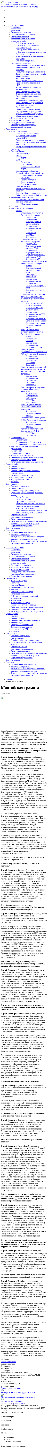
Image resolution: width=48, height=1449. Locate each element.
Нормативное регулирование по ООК (36, 317)
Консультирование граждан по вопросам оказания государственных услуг (28, 538)
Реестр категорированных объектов (31, 147)
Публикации (31, 233)
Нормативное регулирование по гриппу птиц (33, 281)
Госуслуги (15, 149)
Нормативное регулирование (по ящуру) (33, 228)
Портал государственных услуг (14, 1401)
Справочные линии (19, 515)
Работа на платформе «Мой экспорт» (31, 195)
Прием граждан (17, 488)
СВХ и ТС (25, 178)
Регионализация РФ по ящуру (28, 442)
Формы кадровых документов (28, 94)
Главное (14, 466)
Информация (31, 338)
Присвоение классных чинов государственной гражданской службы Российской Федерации (29, 111)
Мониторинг (16, 451)
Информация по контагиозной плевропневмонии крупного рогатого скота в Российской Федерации (33, 370)
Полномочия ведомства (21, 32)
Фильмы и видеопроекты (21, 477)
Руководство (16, 28)
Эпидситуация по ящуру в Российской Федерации (32, 214)
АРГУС (19, 155)
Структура (15, 30)
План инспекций (23, 186)
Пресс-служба (12, 464)
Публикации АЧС (33, 257)
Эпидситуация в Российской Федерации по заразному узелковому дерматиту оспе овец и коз (33, 297)
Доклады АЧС (31, 244)
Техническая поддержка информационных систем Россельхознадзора (29, 542)
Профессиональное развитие (28, 83)
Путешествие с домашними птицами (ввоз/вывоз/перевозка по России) (31, 511)
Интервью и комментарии (22, 475)
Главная (9, 679)
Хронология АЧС (33, 259)
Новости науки (17, 473)
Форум (23, 158)
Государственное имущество (23, 122)
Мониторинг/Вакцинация (31, 275)
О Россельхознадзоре (15, 25)
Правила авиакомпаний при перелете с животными (27, 507)
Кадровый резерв (23, 78)
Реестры (14, 206)
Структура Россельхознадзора (23, 532)
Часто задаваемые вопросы (22, 517)
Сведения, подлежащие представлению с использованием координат (30, 56)
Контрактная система (20, 120)
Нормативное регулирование (32, 344)
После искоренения (34, 347)
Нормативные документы (31, 175)
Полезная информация (20, 519)
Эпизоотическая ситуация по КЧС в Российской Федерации (33, 419)
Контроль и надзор (19, 131)
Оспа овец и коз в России (36, 321)
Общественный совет (20, 37)
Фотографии (31, 365)
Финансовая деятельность (22, 118)
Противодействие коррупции (23, 125)
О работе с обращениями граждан (25, 490)
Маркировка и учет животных (23, 455)
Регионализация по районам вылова (31, 444)
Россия (19, 211)
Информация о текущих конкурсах (30, 65)
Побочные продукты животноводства (27, 457)
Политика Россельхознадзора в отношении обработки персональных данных (29, 522)
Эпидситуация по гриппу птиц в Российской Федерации (34, 262)
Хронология (31, 237)
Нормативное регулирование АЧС (34, 251)
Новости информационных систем (25, 471)
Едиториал (25, 162)
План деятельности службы (27, 50)
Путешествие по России (26, 501)
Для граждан (11, 484)
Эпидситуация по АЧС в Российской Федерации (31, 240)
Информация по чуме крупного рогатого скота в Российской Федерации (32, 332)
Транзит (19, 191)
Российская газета (8, 1362)
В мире (29, 266)
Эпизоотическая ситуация (22, 208)
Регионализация (17, 438)
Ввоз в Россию (22, 497)
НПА (18, 85)
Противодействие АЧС (35, 255)
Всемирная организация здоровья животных (19, 1392)
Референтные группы (25, 43)
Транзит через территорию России (30, 504)
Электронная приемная (25, 61)
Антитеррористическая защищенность (27, 462)
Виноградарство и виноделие (23, 460)
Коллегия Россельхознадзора (23, 39)
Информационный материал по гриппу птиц (34, 270)
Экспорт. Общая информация (28, 193)
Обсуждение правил (29, 204)
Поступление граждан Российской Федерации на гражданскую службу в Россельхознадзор (31, 74)
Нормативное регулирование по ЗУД (35, 313)
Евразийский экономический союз (30, 173)
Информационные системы (22, 197)
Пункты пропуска (28, 180)
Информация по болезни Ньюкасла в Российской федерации (31, 407)
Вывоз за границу (23, 499)
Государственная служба (21, 63)
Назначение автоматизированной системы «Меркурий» (30, 201)
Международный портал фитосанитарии (18, 1397)
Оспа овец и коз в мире (35, 323)
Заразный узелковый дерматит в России (34, 304)
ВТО (18, 160)
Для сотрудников (13, 528)
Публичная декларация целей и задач (31, 52)
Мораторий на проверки (26, 136)
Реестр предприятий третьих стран (30, 189)
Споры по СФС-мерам (30, 167)
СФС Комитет (27, 164)
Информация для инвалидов (28, 92)
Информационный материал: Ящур (33, 223)
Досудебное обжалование (21, 127)
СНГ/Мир (30, 235)
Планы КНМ (21, 138)
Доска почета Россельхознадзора (29, 100)
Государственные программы (23, 34)
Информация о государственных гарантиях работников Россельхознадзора (29, 105)
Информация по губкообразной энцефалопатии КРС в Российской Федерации (34, 351)
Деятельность (11, 129)
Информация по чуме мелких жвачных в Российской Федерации (33, 389)
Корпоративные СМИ (20, 479)
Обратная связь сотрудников (28, 116)
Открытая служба (18, 41)
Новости (29, 341)
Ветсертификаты (23, 153)
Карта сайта (20, 1403)
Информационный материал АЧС (33, 247)
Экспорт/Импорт (18, 151)
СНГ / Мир (30, 363)
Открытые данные (23, 48)
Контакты (15, 482)
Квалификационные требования (29, 81)
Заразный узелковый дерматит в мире (34, 309)
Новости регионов (18, 468)
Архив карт (30, 336)
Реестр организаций (29, 184)
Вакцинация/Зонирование (31, 218)
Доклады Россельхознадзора (27, 45)
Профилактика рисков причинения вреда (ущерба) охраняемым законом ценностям (31, 142)
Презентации (21, 440)
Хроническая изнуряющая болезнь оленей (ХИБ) (32, 430)
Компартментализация (20, 453)
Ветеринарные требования (27, 171)
